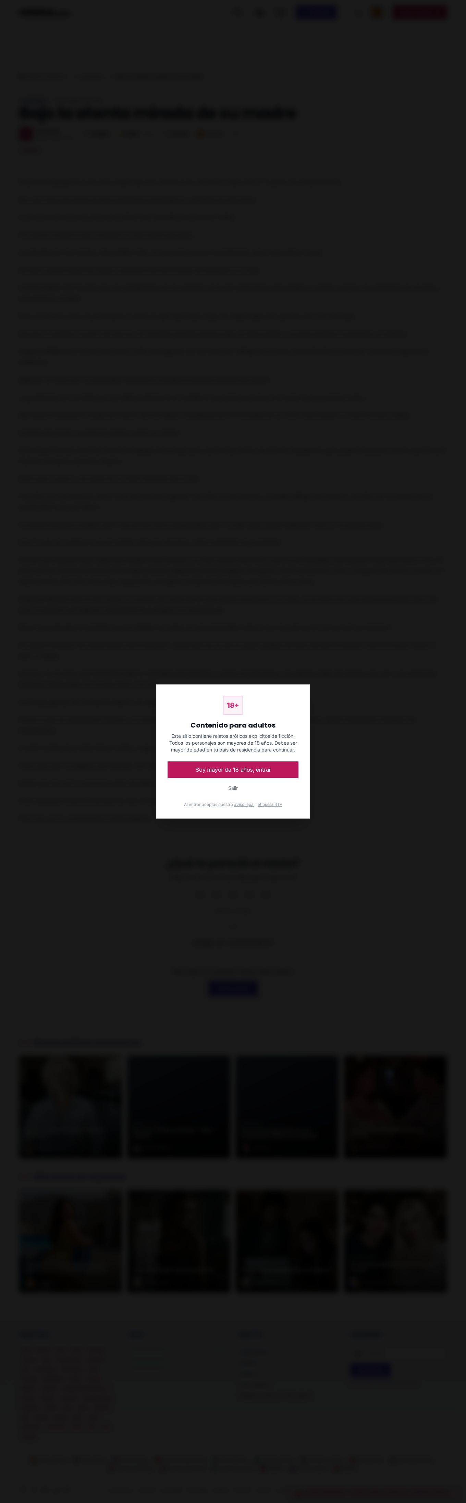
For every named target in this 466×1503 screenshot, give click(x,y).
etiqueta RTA (270, 804)
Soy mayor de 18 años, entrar (233, 769)
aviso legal (244, 804)
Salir (233, 788)
